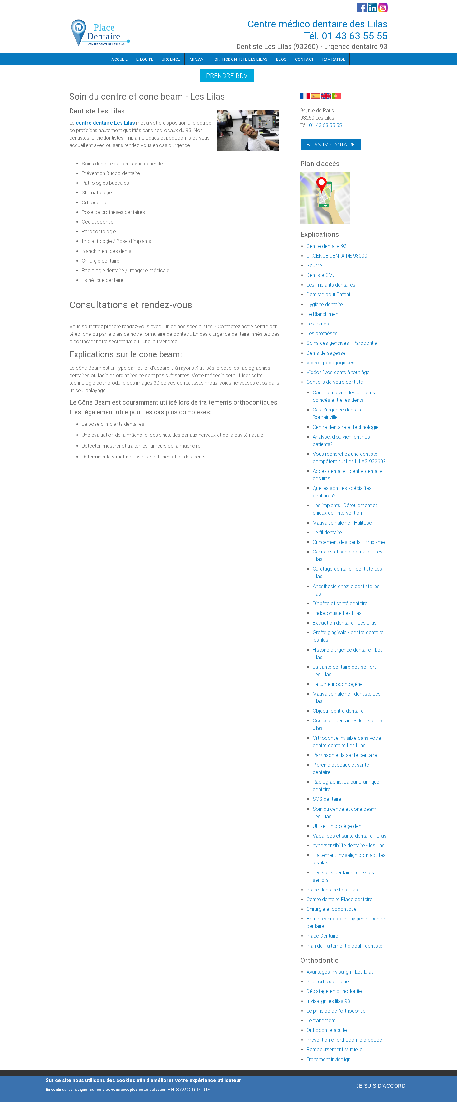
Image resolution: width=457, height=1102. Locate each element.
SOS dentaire (327, 799)
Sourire (314, 265)
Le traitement (321, 1021)
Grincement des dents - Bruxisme (349, 542)
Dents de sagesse (326, 353)
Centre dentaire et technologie (346, 427)
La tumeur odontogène (338, 684)
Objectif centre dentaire (338, 711)
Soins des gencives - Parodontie (342, 343)
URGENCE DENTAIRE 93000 (337, 256)
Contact (304, 59)
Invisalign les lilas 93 (328, 1001)
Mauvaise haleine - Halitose (342, 523)
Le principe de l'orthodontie (336, 1011)
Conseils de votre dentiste (335, 382)
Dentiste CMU (321, 275)
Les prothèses (322, 333)
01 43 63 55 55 (355, 36)
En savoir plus (189, 1089)
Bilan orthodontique (328, 982)
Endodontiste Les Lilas (337, 613)
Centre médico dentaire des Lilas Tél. (317, 30)
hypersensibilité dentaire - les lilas (349, 845)
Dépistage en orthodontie (334, 991)
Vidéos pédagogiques (330, 363)
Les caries (318, 324)
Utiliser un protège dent (338, 826)
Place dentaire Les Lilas (332, 890)
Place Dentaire (322, 936)
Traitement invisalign (328, 1059)
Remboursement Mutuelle (334, 1049)
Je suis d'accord (381, 1086)
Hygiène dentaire (325, 304)
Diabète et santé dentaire (340, 603)
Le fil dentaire (327, 532)
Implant (197, 59)
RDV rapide (333, 59)
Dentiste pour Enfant (328, 294)
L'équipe (145, 59)
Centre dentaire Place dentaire (339, 899)
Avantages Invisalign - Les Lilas (340, 972)
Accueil (119, 59)
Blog (281, 59)
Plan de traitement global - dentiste (344, 946)
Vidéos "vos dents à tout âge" (339, 372)
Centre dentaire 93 (327, 246)
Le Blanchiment (323, 314)
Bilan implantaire (331, 145)
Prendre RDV (227, 75)
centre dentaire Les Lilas (105, 123)
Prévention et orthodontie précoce (344, 1040)
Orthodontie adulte (327, 1030)
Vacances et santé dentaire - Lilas (349, 836)
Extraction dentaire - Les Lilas (344, 623)
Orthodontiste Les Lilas (241, 59)
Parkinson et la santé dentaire (345, 755)
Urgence (171, 59)
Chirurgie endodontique (332, 909)
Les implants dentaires (331, 285)
